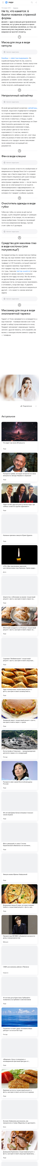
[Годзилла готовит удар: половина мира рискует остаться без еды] (19, 1022)
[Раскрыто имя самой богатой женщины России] (19, 775)
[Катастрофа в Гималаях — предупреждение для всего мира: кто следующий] (19, 744)
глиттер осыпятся (23, 271)
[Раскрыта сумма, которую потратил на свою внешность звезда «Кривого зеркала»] (19, 467)
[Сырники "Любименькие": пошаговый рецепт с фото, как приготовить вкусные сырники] (19, 652)
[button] (19, 388)
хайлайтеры (32, 108)
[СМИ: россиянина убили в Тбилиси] (19, 960)
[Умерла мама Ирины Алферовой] (19, 867)
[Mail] (6, 2)
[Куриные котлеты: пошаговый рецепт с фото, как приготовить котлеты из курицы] (19, 1083)
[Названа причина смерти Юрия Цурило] (19, 528)
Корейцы (5, 58)
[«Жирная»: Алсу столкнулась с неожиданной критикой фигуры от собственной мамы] (19, 1052)
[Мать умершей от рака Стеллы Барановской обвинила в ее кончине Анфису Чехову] (19, 837)
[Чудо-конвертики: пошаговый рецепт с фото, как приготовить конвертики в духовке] (19, 682)
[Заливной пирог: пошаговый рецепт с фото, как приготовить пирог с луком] (19, 713)
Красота (15, 8)
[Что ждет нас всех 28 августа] (19, 436)
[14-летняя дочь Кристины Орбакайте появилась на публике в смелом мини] (19, 991)
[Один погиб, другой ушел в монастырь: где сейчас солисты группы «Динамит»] (19, 498)
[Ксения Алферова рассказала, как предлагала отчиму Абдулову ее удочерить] (19, 1114)
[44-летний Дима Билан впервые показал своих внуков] (19, 806)
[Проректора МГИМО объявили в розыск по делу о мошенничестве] (19, 929)
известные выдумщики (19, 58)
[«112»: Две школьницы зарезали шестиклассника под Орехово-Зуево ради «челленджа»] (19, 559)
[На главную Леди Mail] (10, 2)
